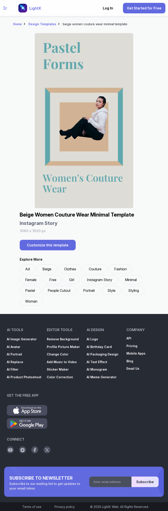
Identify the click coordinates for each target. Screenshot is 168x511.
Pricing (131, 346)
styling (133, 290)
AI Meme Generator (102, 377)
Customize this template (47, 245)
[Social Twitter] (47, 449)
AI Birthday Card (99, 347)
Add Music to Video (62, 362)
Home (17, 24)
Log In (108, 8)
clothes (70, 269)
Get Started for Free (144, 8)
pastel (30, 290)
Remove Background (63, 339)
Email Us (132, 368)
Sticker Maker (58, 369)
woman (31, 301)
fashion (120, 269)
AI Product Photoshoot (24, 377)
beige (46, 269)
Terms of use (31, 507)
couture (95, 269)
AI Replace (15, 362)
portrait (89, 290)
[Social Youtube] (10, 449)
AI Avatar (13, 347)
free (52, 280)
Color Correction (60, 377)
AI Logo (92, 339)
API (128, 338)
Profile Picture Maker (63, 347)
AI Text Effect (97, 362)
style (111, 290)
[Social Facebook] (34, 449)
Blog (129, 361)
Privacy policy (64, 507)
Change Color (57, 354)
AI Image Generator (22, 339)
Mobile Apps (135, 353)
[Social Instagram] (22, 449)
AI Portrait (14, 354)
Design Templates (42, 24)
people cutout (59, 290)
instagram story (99, 280)
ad (27, 269)
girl (71, 280)
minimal (131, 280)
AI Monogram (97, 369)
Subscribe (145, 482)
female (31, 280)
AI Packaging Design (102, 354)
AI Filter (12, 369)
